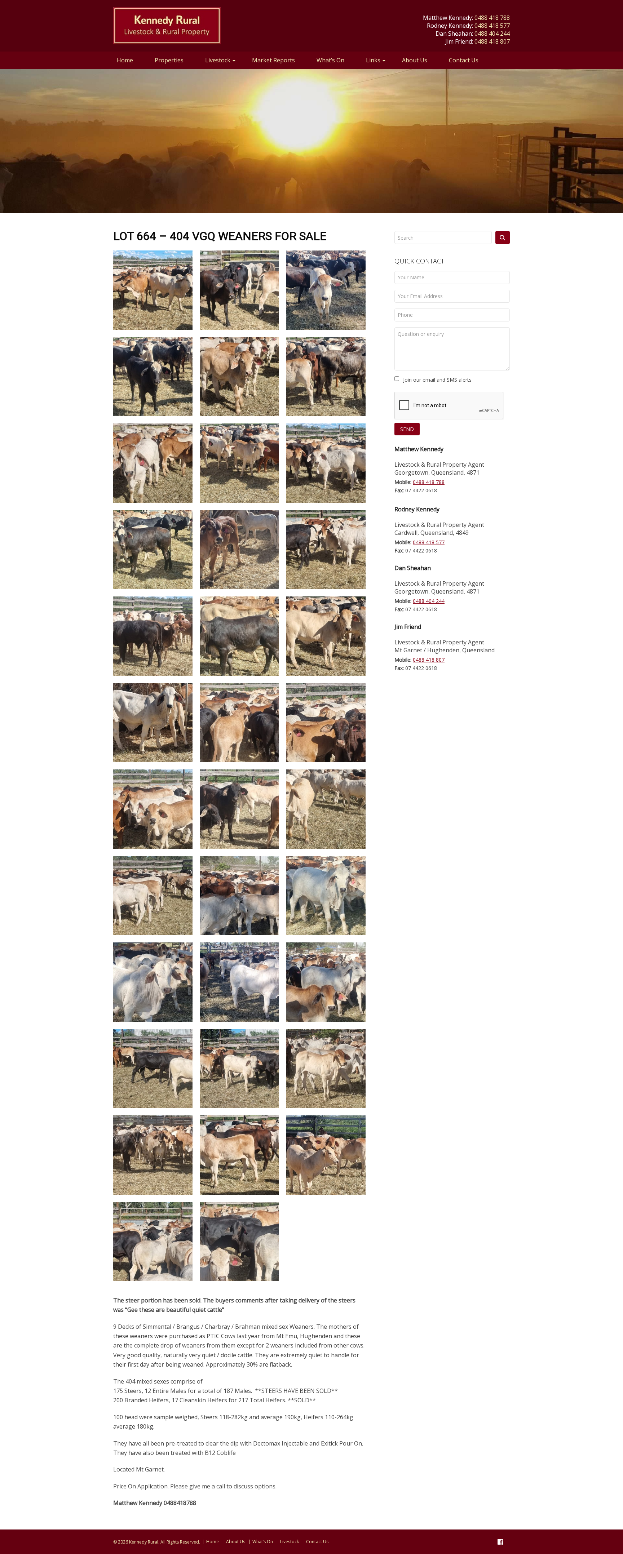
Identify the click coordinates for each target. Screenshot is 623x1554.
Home (125, 60)
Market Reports (273, 60)
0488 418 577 (492, 26)
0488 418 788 (492, 18)
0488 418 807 (492, 41)
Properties (169, 60)
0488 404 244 (492, 33)
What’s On (330, 60)
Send (407, 429)
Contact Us (463, 60)
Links (373, 60)
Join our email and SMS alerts (437, 379)
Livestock (217, 60)
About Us (414, 60)
